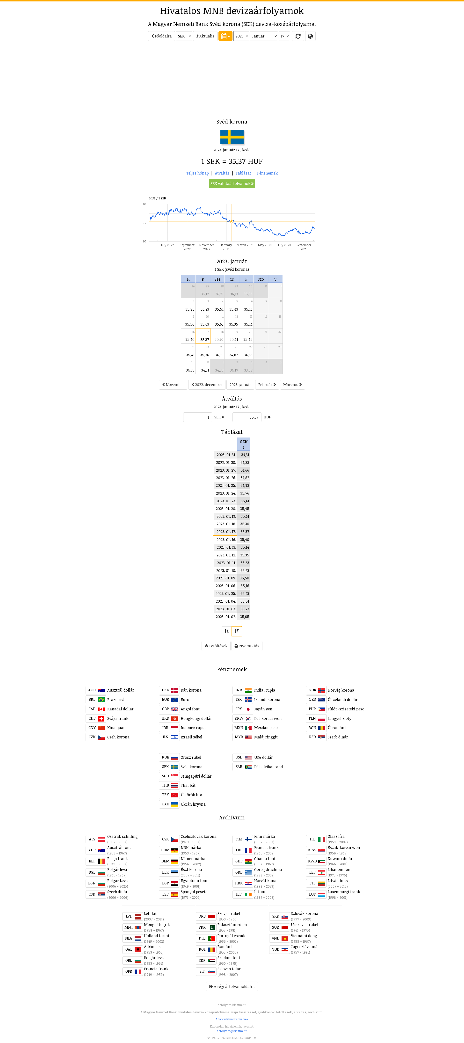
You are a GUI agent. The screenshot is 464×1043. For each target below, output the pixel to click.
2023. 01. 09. (226, 578)
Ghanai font (265, 858)
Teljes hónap (197, 173)
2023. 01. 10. (226, 570)
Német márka (193, 858)
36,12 (205, 294)
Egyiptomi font (194, 880)
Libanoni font (340, 869)
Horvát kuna (265, 880)
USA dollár (263, 757)
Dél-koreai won (268, 718)
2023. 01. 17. (226, 531)
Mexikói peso (266, 727)
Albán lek (152, 946)
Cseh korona (118, 737)
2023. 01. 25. (226, 485)
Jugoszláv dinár (305, 946)
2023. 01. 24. (226, 493)
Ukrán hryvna (193, 804)
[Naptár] (225, 36)
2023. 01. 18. (226, 523)
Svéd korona (192, 766)
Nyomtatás (248, 646)
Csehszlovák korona (199, 836)
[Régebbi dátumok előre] (227, 631)
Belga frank (117, 858)
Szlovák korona (304, 913)
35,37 (205, 339)
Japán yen (263, 709)
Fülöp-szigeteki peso (346, 709)
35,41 (190, 354)
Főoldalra (163, 36)
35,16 (248, 309)
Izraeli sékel (191, 737)
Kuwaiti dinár (340, 858)
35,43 (234, 309)
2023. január (240, 384)
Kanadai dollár (120, 709)
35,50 (190, 324)
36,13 (234, 294)
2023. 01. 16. (226, 539)
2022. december (208, 384)
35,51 (219, 309)
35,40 (190, 339)
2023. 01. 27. (226, 470)
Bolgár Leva (117, 880)
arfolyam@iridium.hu (232, 1031)
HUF (267, 417)
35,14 (248, 324)
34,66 (248, 354)
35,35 (233, 324)
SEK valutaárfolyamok (230, 183)
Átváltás (222, 173)
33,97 (248, 370)
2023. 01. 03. (226, 609)
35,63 (205, 324)
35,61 (234, 339)
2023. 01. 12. (226, 555)
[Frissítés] (298, 36)
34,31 (205, 370)
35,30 (219, 339)
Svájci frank (117, 718)
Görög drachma (268, 869)
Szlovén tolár (229, 968)
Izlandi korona (267, 699)
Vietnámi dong (304, 935)
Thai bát (188, 785)
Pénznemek (267, 173)
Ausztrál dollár (120, 690)
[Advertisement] (43, 81)
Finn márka (264, 836)
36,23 (205, 309)
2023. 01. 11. (226, 562)
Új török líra (191, 794)
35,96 (248, 294)
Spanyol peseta (194, 891)
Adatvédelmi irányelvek (232, 1019)
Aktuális (206, 36)
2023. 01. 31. (226, 454)
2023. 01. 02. (226, 616)
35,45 (248, 339)
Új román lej (338, 727)
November (174, 384)
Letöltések (217, 646)
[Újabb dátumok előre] (237, 631)
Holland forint (156, 935)
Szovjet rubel (229, 913)
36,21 (220, 294)
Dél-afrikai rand (268, 766)
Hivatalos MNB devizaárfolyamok (232, 10)
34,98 (219, 354)
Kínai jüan (116, 727)
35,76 (204, 354)
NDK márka (191, 847)
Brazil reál (116, 699)
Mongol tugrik (157, 924)
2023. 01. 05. (226, 593)
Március (291, 384)
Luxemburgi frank (344, 891)
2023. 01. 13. (226, 547)
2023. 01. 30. (226, 462)
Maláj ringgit (266, 737)
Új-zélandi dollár (343, 699)
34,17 (234, 370)
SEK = (219, 417)
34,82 (234, 354)
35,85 (190, 309)
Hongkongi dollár (196, 718)
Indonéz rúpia (193, 727)
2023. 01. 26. (226, 477)
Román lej (226, 946)
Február (265, 384)
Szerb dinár (338, 737)
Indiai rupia (264, 690)
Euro (185, 699)
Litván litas (338, 880)
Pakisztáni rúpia (232, 924)
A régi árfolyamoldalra (234, 986)
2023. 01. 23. (226, 500)
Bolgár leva (117, 869)
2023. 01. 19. (226, 516)
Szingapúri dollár (196, 776)
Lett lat (150, 913)
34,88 (190, 370)
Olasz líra (336, 836)
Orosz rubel (191, 757)
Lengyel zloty (339, 718)
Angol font (190, 709)
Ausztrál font (119, 847)
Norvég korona (341, 690)
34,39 (219, 370)
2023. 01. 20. (226, 508)
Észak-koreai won (344, 847)
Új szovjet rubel (304, 924)
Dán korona (191, 690)
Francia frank (266, 847)
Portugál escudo (232, 935)
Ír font (260, 891)
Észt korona (191, 869)
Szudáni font (229, 957)
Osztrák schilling (122, 836)
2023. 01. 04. (226, 601)
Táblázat (243, 173)
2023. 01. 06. (226, 585)
